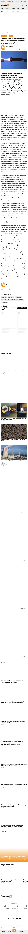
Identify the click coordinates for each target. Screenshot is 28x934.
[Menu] (26, 5)
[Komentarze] (14, 927)
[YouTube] (17, 918)
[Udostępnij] (26, 927)
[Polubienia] (2, 927)
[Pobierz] (19, 49)
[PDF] (9, 289)
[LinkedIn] (14, 918)
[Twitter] (11, 918)
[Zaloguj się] (23, 5)
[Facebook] (8, 918)
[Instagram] (20, 918)
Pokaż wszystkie (5, 302)
